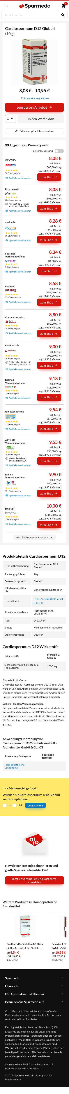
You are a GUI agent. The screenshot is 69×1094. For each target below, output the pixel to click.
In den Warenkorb (41, 119)
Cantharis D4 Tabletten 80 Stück (25, 944)
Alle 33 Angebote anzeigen (32, 537)
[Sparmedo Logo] (35, 6)
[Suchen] (62, 15)
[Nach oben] (63, 1085)
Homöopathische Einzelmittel (14, 766)
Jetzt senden (35, 805)
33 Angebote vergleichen (34, 98)
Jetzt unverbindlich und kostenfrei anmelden (34, 880)
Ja (9, 805)
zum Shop (46, 177)
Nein (20, 805)
